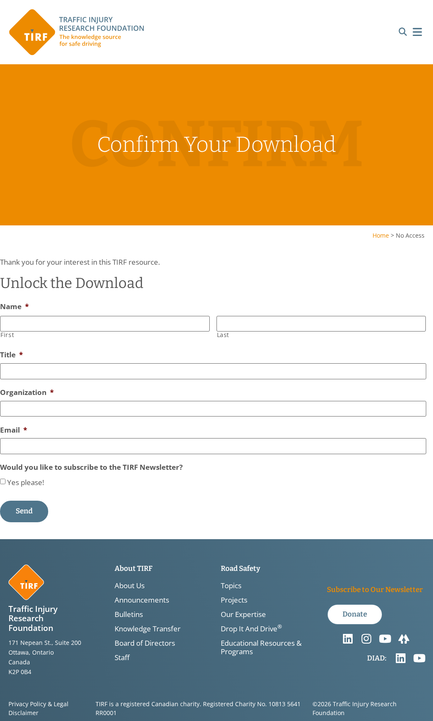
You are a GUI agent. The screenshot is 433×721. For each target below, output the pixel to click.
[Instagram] (366, 638)
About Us (130, 585)
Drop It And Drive (251, 629)
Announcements (142, 600)
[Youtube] (385, 638)
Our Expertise (243, 614)
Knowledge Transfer (148, 629)
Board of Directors (145, 643)
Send (24, 511)
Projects (234, 600)
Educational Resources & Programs (261, 647)
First (7, 335)
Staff (122, 657)
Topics (231, 585)
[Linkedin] (348, 638)
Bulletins (129, 614)
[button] (402, 32)
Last (223, 335)
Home (381, 235)
